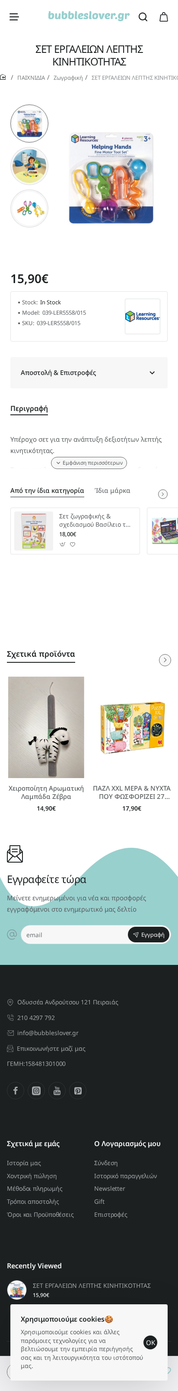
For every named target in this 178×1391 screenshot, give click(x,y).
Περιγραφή (29, 408)
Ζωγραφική (68, 77)
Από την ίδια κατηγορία (47, 490)
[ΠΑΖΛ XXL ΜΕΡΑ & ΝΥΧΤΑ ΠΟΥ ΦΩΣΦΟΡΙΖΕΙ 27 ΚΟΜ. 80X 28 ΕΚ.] (131, 727)
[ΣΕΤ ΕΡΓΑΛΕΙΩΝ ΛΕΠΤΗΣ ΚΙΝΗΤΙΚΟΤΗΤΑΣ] (17, 1290)
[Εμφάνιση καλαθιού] (164, 16)
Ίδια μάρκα (112, 490)
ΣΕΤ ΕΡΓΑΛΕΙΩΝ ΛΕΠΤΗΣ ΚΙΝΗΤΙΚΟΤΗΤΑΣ (92, 1286)
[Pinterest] (77, 1090)
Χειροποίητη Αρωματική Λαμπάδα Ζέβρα (46, 792)
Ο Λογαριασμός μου (127, 1143)
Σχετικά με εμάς (33, 1143)
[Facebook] (15, 1090)
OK (150, 1342)
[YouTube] (57, 1090)
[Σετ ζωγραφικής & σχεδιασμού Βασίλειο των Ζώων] (33, 531)
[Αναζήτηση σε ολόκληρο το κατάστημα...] (143, 16)
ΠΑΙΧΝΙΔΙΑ (31, 77)
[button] (29, 107)
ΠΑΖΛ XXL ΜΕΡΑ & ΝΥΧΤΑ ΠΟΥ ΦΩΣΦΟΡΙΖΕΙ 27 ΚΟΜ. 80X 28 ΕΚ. (132, 792)
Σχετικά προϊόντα (41, 653)
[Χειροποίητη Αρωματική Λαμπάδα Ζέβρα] (46, 727)
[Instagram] (36, 1090)
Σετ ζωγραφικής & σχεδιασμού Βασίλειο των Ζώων (96, 520)
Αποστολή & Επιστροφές (58, 372)
